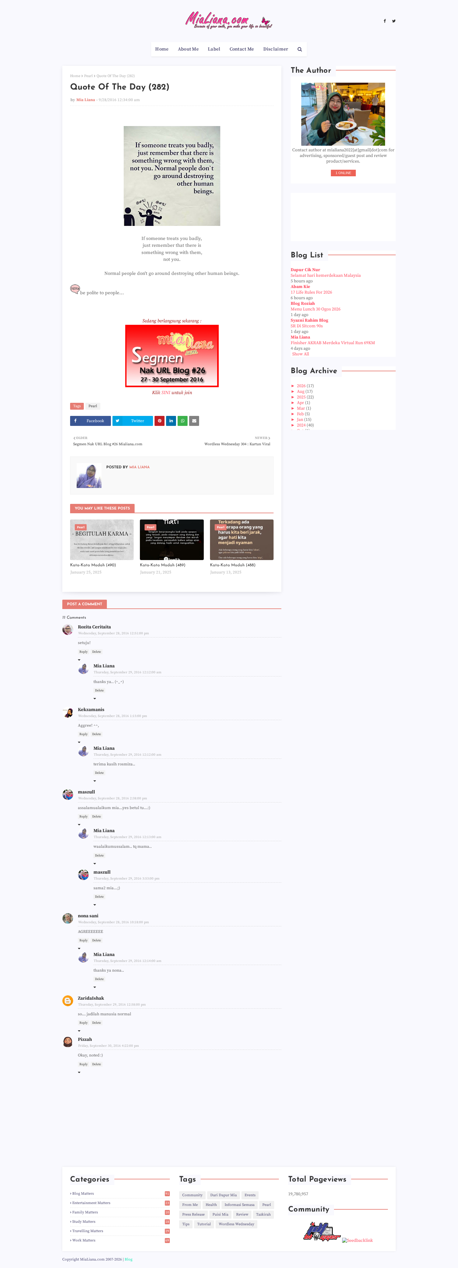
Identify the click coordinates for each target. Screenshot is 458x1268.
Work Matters (120, 1240)
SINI (165, 393)
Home (75, 76)
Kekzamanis (91, 710)
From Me (190, 1204)
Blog (128, 1259)
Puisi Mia (220, 1214)
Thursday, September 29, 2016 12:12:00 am (127, 672)
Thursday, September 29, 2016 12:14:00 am (127, 961)
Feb (301, 414)
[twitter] (393, 21)
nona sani (88, 916)
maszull (86, 792)
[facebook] (384, 21)
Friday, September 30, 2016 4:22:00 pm (108, 1046)
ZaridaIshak (91, 998)
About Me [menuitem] (188, 49)
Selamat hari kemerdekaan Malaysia (326, 275)
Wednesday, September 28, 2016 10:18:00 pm (113, 922)
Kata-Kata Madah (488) (232, 565)
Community (192, 1195)
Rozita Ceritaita (94, 627)
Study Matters (120, 1221)
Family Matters (120, 1212)
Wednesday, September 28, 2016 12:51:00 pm (113, 633)
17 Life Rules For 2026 (311, 292)
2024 (302, 425)
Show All (300, 354)
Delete (96, 652)
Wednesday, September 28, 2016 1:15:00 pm (112, 716)
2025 (302, 397)
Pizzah (85, 1039)
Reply (83, 652)
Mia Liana (85, 99)
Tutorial (204, 1224)
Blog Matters (120, 1193)
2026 (302, 386)
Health (211, 1204)
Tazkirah (263, 1214)
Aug (301, 391)
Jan (300, 419)
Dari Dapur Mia (223, 1195)
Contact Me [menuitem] (242, 49)
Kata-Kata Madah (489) (162, 565)
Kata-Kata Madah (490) (93, 565)
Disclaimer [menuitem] (276, 49)
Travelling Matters (120, 1231)
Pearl (88, 76)
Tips (185, 1224)
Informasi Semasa (240, 1204)
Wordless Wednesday (236, 1224)
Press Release (193, 1214)
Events (250, 1195)
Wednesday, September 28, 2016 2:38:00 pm (112, 798)
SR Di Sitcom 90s (307, 326)
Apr (301, 403)
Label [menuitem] (214, 49)
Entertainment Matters (120, 1203)
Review (242, 1214)
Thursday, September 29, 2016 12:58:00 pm (112, 1004)
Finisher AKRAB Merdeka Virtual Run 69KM (333, 343)
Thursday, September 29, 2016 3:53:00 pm (127, 878)
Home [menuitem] (162, 49)
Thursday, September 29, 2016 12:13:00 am (127, 837)
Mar (301, 408)
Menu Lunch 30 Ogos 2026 (316, 309)
